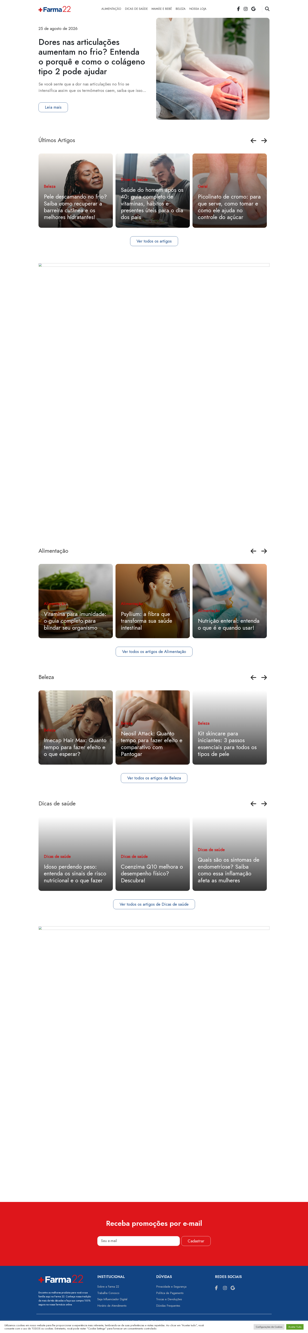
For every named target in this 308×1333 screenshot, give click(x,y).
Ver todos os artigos (154, 241)
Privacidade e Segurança (171, 1287)
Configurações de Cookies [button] (269, 1327)
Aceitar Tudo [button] (294, 1327)
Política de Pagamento (170, 1293)
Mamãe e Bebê (162, 9)
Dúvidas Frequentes (168, 1306)
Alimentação (111, 9)
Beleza (181, 9)
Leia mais (53, 107)
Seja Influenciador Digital (112, 1299)
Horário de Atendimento (112, 1306)
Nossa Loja (197, 9)
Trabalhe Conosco (108, 1293)
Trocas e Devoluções (169, 1299)
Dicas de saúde (136, 9)
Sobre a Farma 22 (108, 1287)
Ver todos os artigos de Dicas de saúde (154, 904)
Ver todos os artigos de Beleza (154, 778)
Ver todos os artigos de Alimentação (154, 652)
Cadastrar (196, 1241)
